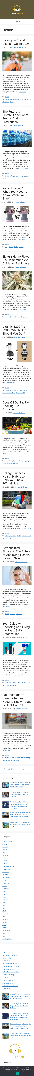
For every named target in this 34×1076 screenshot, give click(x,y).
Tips (3, 933)
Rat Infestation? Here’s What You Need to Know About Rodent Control (16, 700)
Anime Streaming (8, 975)
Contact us (6, 988)
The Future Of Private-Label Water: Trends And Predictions (16, 117)
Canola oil (16, 461)
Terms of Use (6, 961)
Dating (4, 863)
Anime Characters (8, 980)
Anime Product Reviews (10, 986)
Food (4, 880)
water (4, 178)
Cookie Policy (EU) (8, 969)
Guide (11, 247)
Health (7, 97)
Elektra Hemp (9, 317)
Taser (7, 685)
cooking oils (24, 461)
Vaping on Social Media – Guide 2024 (16, 42)
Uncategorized (7, 939)
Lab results (23, 317)
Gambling (5, 883)
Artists (4, 844)
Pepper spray (16, 682)
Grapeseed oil (7, 463)
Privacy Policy (7, 958)
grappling (8, 682)
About (4, 952)
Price (27, 390)
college (7, 536)
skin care (19, 614)
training (21, 247)
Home (4, 897)
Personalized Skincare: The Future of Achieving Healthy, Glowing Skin (16, 553)
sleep (10, 538)
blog (3, 852)
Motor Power (21, 390)
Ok (17, 1073)
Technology (6, 930)
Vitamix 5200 (10, 393)
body (6, 247)
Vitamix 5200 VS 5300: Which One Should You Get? (14, 330)
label (17, 176)
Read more (22, 92)
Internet (5, 900)
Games (4, 886)
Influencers (8, 99)
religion (4, 922)
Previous (6, 769)
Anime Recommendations (10, 972)
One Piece (5, 914)
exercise (13, 536)
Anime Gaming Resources (11, 966)
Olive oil (15, 463)
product (12, 614)
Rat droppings (26, 758)
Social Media (17, 99)
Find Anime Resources (9, 963)
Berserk (5, 847)
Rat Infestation (7, 760)
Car (3, 858)
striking (23, 682)
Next (24, 769)
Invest (4, 902)
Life (3, 908)
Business (5, 855)
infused (12, 176)
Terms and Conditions (9, 955)
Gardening (5, 888)
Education (5, 872)
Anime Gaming (7, 841)
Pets (3, 916)
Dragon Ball (6, 869)
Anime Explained (8, 983)
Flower (16, 317)
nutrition (5, 538)
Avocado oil (8, 461)
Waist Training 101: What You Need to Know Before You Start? (15, 193)
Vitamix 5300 (20, 393)
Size (3, 393)
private (22, 176)
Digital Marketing (8, 866)
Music (4, 911)
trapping (13, 685)
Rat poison (16, 760)
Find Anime (6, 877)
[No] (32, 1071)
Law (3, 905)
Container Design (10, 390)
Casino (4, 861)
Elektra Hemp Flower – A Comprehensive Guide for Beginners (16, 260)
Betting (4, 849)
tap (26, 176)
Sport (4, 925)
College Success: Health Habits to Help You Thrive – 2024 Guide (14, 478)
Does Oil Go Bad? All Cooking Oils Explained (16, 406)
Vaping (12, 102)
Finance (5, 875)
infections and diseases (12, 758)
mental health (26, 536)
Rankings (5, 919)
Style (4, 927)
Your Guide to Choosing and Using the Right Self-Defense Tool (16, 629)
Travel (4, 936)
